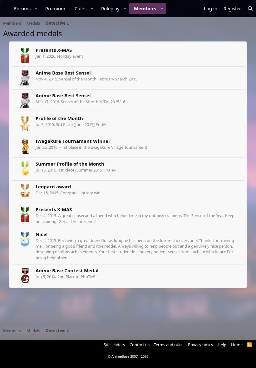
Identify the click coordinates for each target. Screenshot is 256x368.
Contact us (140, 344)
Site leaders (114, 344)
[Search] (250, 8)
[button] (36, 8)
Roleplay (110, 8)
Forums (22, 8)
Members (145, 8)
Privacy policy (200, 344)
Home (237, 344)
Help (222, 344)
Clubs (80, 8)
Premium (55, 8)
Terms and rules (168, 344)
